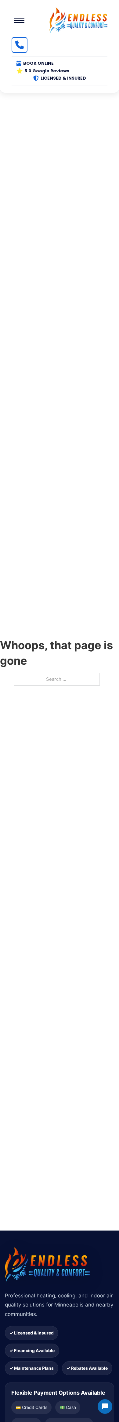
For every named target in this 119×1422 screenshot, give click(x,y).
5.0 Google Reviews (46, 71)
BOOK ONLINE (38, 63)
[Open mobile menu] (19, 20)
